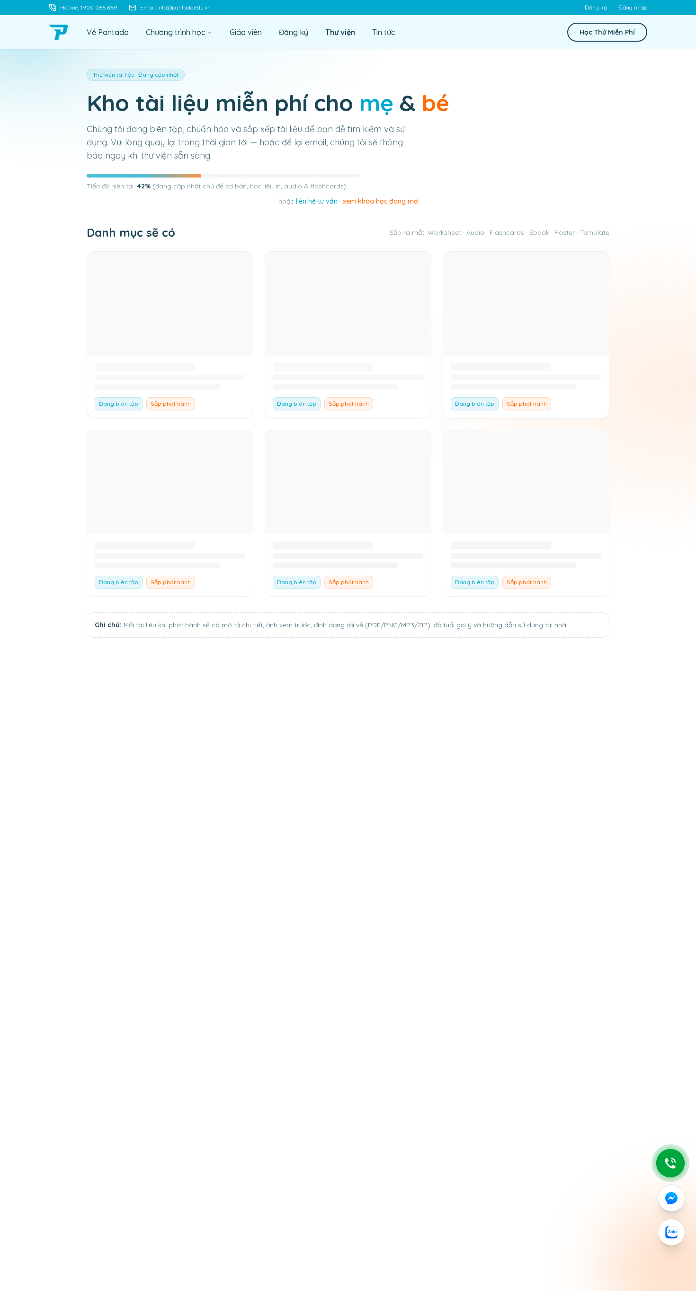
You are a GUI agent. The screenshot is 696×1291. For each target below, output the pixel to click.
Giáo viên (246, 32)
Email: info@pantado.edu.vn (175, 7)
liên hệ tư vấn (317, 201)
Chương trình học (175, 32)
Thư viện (340, 32)
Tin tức (383, 32)
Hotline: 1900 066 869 (88, 7)
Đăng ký (596, 7)
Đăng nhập (632, 7)
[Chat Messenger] (671, 1198)
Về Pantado (108, 32)
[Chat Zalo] (671, 1232)
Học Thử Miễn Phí (607, 32)
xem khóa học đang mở (380, 201)
